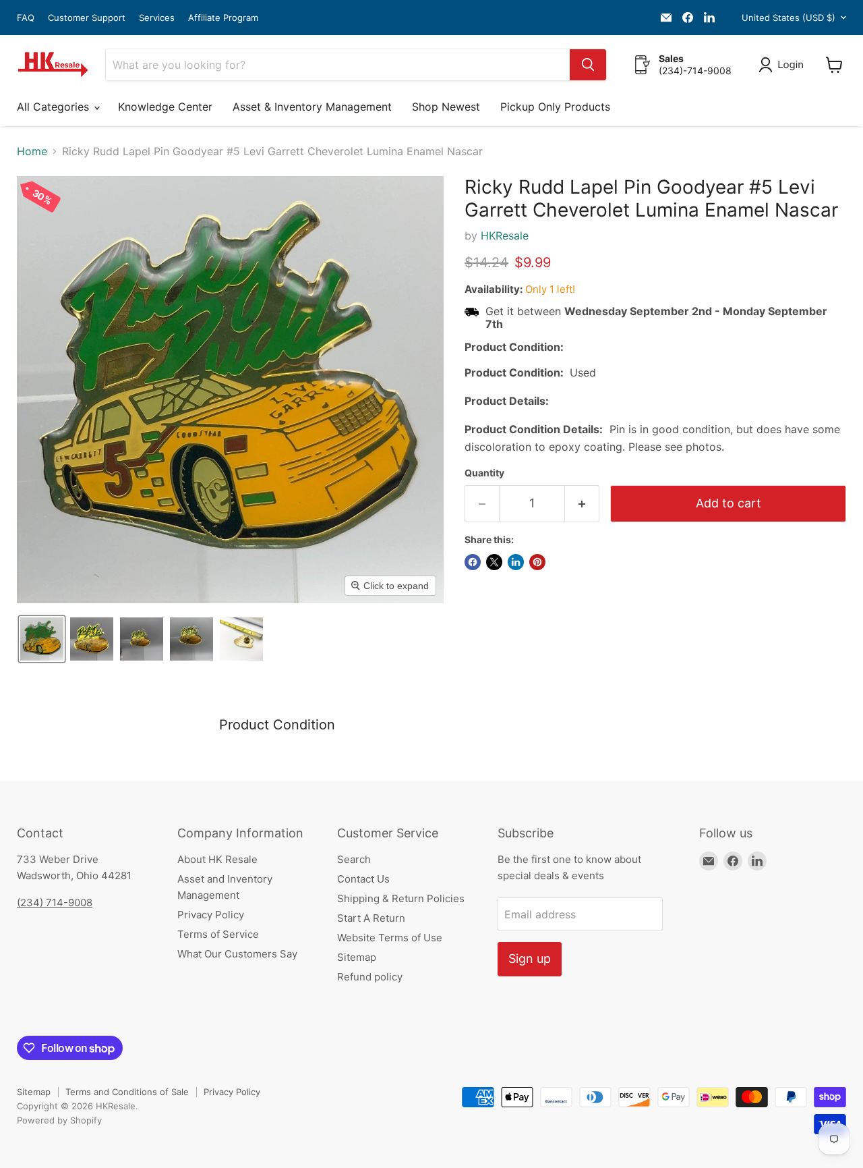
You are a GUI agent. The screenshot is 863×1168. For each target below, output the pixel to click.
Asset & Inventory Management (312, 106)
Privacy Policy (210, 914)
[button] (783, 65)
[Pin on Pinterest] (537, 562)
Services (157, 18)
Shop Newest (446, 106)
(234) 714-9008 (54, 902)
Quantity (484, 473)
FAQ (25, 18)
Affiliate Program (223, 18)
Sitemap (356, 957)
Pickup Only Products (555, 106)
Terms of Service (218, 934)
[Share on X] (494, 562)
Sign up (529, 958)
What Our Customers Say (237, 953)
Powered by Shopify (59, 1120)
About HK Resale (217, 859)
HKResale (505, 235)
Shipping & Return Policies (401, 898)
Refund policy (370, 976)
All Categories (54, 106)
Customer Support (86, 18)
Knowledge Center (165, 106)
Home (32, 151)
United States (788, 17)
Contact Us (363, 878)
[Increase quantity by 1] (582, 503)
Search (354, 859)
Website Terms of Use (389, 937)
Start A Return (371, 918)
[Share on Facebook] (473, 562)
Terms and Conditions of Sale (127, 1091)
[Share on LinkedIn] (516, 562)
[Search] (588, 64)
